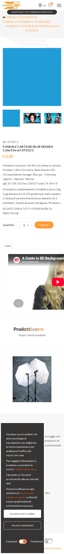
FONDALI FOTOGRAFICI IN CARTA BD (26, 21)
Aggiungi (44, 224)
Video (8, 245)
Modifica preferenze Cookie (44, 548)
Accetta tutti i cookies (22, 513)
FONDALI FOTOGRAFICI (20, 17)
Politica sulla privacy (25, 469)
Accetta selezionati (22, 525)
